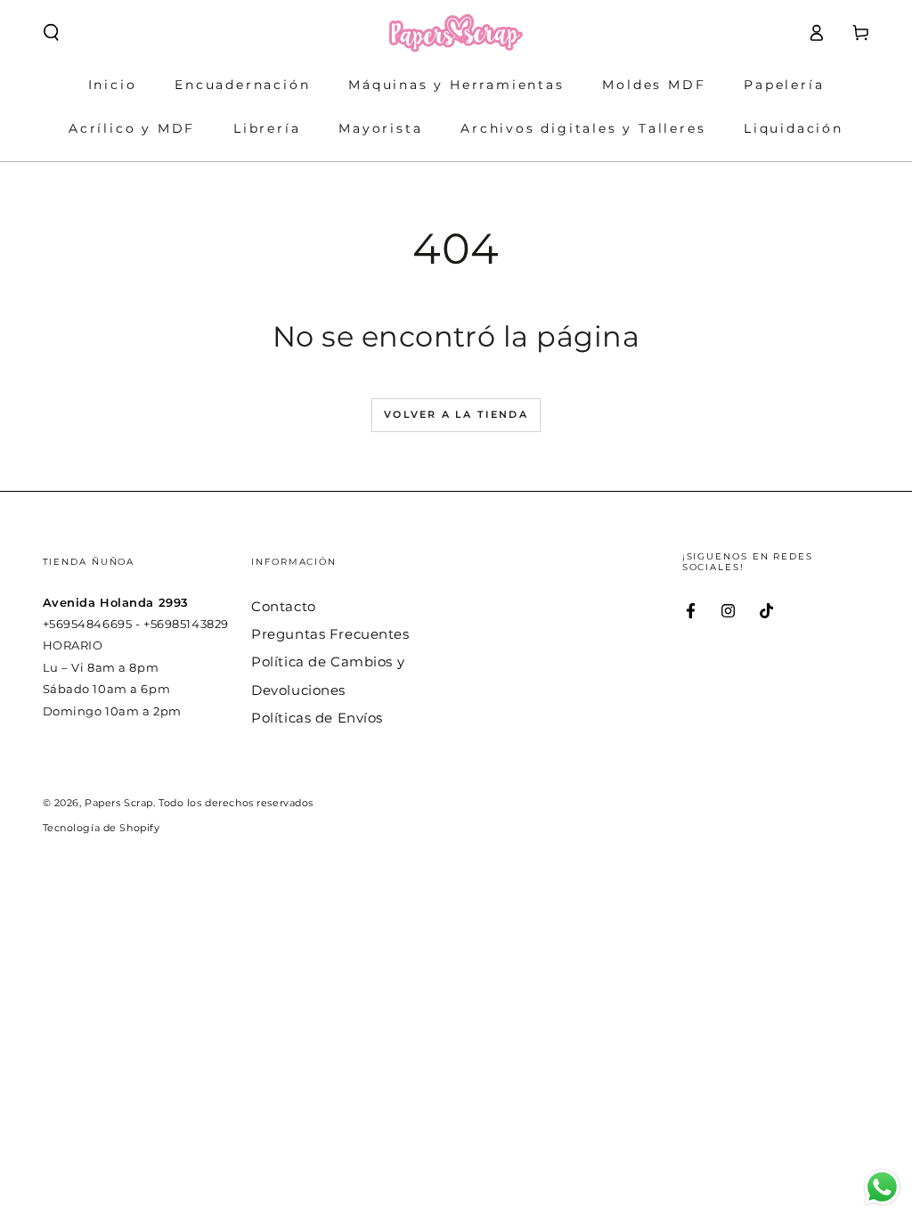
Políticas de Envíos (317, 717)
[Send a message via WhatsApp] (882, 1187)
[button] (51, 33)
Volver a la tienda (456, 414)
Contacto (283, 606)
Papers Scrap (119, 802)
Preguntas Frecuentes (330, 633)
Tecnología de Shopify (101, 827)
